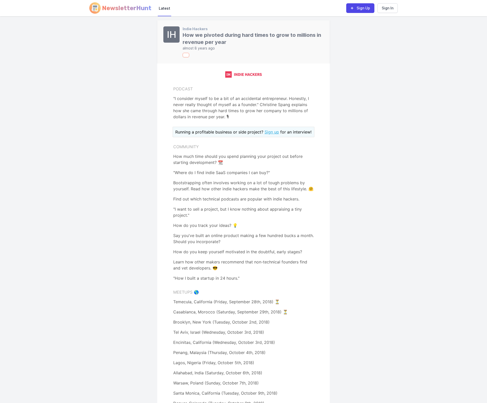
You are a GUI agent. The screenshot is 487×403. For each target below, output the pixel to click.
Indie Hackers (195, 29)
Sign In (387, 8)
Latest (164, 8)
